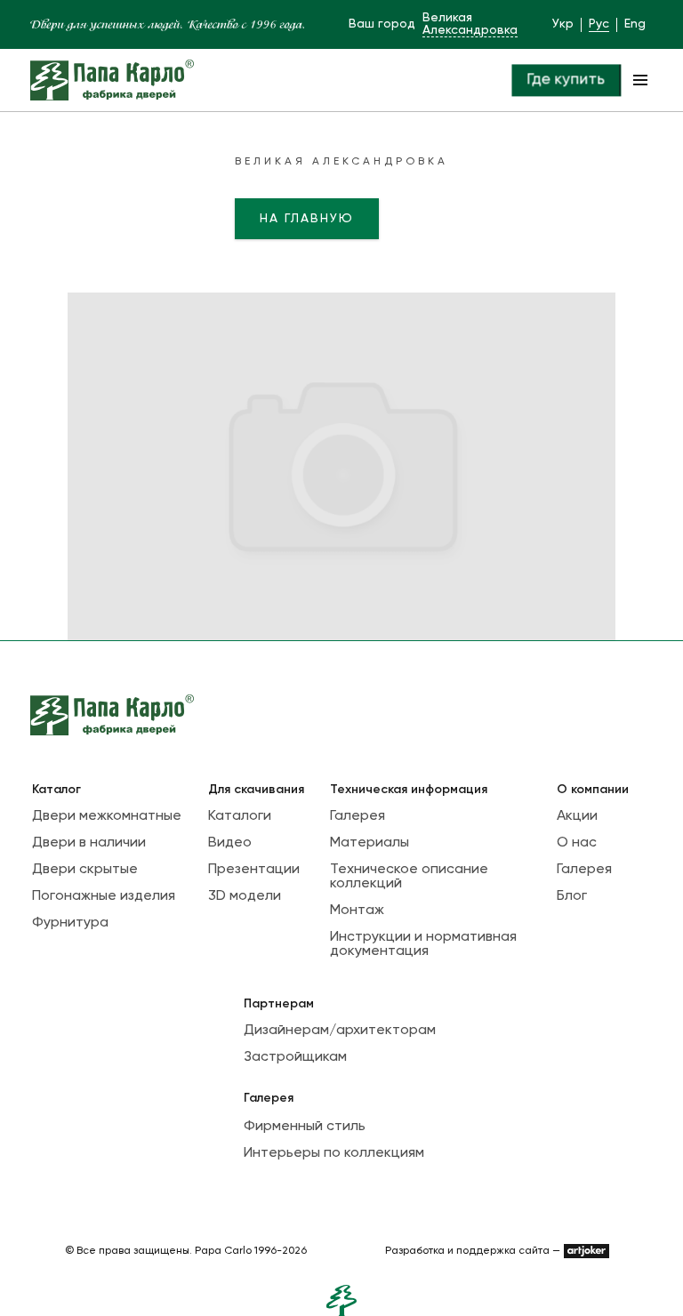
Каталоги (239, 816)
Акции (577, 816)
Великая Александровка (470, 24)
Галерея (357, 816)
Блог (572, 896)
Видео (230, 843)
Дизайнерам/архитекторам (340, 1030)
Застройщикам (295, 1057)
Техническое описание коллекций (409, 877)
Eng (635, 24)
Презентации (254, 870)
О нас (577, 843)
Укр (563, 24)
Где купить (565, 79)
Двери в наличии (89, 843)
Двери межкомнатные (106, 816)
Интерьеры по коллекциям (334, 1153)
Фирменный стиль (305, 1126)
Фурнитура (70, 923)
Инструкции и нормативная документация (423, 944)
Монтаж (357, 910)
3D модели (244, 896)
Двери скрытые (85, 870)
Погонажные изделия (103, 896)
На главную (307, 219)
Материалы (369, 843)
